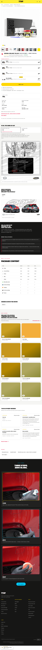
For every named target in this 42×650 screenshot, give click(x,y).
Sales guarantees (31, 615)
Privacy (2, 632)
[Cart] (40, 2)
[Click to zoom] (21, 27)
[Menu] (2, 2)
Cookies (2, 634)
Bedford (3, 304)
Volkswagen (17, 601)
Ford (15, 609)
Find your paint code (31, 603)
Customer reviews (31, 611)
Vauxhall (11, 4)
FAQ (29, 609)
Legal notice (3, 622)
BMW (16, 603)
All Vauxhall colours (5, 452)
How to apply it (3, 115)
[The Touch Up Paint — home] (21, 2)
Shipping (2, 628)
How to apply (30, 605)
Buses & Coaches (4, 613)
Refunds (2, 630)
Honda (16, 607)
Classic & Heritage (4, 607)
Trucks (2, 611)
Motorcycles (3, 605)
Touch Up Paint (6, 4)
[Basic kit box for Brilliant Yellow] (3, 49)
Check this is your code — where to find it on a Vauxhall (10, 113)
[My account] (37, 2)
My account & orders (31, 601)
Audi (15, 611)
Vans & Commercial (4, 609)
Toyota (16, 605)
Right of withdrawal (4, 626)
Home (2, 4)
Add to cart (21, 84)
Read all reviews (4, 441)
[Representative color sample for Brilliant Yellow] (39, 49)
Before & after (30, 613)
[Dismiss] (12, 646)
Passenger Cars (3, 603)
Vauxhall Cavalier (13, 452)
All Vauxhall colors (36, 320)
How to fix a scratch (31, 607)
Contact (29, 617)
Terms (2, 624)
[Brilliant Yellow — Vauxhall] (7, 49)
